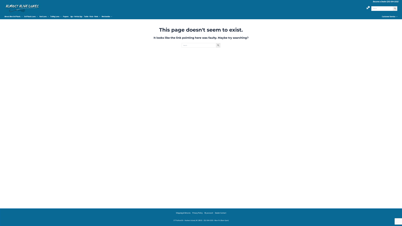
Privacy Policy (197, 213)
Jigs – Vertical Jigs (76, 16)
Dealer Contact (220, 213)
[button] (22, 16)
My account (208, 213)
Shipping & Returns (183, 213)
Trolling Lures (54, 16)
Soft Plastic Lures (30, 16)
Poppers (66, 16)
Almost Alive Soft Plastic (13, 16)
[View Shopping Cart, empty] (367, 8)
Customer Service (388, 16)
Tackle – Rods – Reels (91, 16)
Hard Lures (43, 16)
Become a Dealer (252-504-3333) (385, 1)
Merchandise (106, 16)
